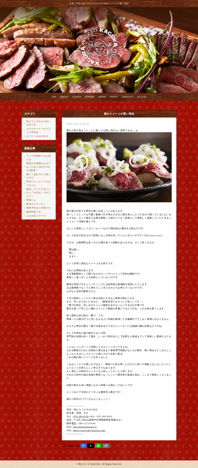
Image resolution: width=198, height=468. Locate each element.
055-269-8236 (81, 416)
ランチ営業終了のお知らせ (38, 158)
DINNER (90, 97)
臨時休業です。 (34, 212)
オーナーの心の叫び (37, 136)
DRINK (102, 97)
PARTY (114, 97)
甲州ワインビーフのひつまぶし (38, 183)
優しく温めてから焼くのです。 (38, 176)
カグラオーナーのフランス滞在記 (38, 131)
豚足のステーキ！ (36, 204)
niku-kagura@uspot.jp (85, 427)
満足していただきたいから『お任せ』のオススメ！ (38, 192)
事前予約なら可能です (38, 208)
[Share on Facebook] (83, 445)
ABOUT (64, 97)
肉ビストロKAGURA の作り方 (37, 123)
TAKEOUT (127, 97)
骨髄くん (31, 200)
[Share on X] (90, 445)
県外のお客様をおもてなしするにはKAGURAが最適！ (38, 167)
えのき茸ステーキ (36, 216)
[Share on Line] (98, 445)
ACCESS (142, 97)
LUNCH (76, 97)
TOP (54, 97)
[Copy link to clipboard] (106, 445)
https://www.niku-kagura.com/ (89, 430)
